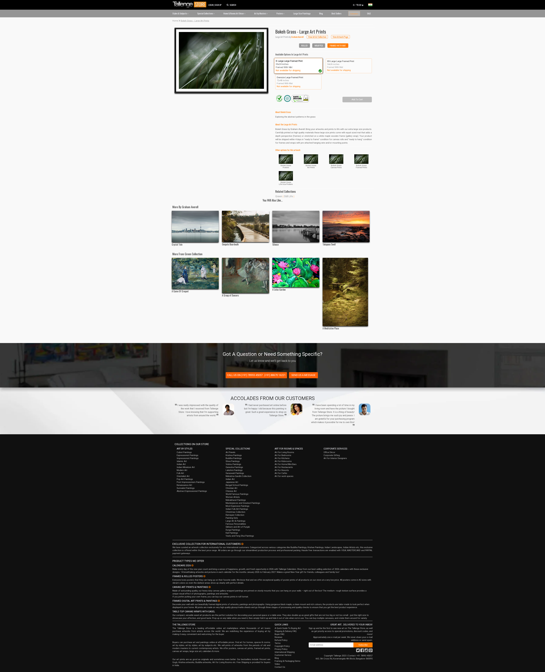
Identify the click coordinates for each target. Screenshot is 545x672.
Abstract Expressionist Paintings (192, 491)
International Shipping (285, 652)
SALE (369, 13)
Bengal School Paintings (237, 485)
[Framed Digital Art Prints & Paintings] (219, 601)
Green (278, 196)
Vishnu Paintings (233, 464)
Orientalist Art (183, 476)
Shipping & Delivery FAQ (285, 631)
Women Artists (233, 497)
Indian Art (181, 464)
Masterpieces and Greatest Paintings (243, 503)
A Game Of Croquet (180, 291)
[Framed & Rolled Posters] (204, 576)
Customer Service (283, 655)
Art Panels (230, 452)
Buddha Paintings (234, 458)
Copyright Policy (282, 646)
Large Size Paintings (302, 13)
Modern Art (182, 470)
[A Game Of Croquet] (195, 273)
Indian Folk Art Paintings (237, 509)
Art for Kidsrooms (283, 461)
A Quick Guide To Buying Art (288, 628)
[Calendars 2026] (192, 565)
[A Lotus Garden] (295, 272)
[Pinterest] (371, 651)
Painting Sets (232, 518)
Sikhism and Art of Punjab (238, 527)
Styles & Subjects (179, 13)
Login (210, 4)
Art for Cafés (281, 473)
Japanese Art (232, 482)
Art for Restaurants (284, 467)
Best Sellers (336, 13)
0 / (357, 4)
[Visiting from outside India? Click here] (242, 544)
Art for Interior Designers (335, 458)
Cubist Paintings (184, 452)
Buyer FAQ (279, 634)
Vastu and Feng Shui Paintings (240, 536)
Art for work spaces (284, 476)
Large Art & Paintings (235, 521)
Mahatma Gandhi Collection (238, 476)
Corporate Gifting (332, 455)
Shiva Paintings (233, 461)
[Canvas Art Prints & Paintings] (210, 587)
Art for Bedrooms (283, 455)
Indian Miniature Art (186, 467)
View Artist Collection (317, 36)
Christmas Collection (235, 512)
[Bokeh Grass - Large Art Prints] (221, 60)
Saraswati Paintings (235, 473)
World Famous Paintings (237, 494)
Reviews (278, 637)
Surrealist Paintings (186, 488)
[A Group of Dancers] (245, 275)
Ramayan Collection (235, 515)
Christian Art (231, 488)
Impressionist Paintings (188, 458)
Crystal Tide (177, 244)
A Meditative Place (331, 328)
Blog (321, 13)
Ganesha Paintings (234, 467)
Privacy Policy (281, 649)
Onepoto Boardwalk (230, 244)
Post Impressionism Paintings (191, 482)
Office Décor (329, 452)
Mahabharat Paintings (236, 500)
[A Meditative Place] (346, 292)
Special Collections (205, 13)
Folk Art (180, 473)
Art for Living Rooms (284, 452)
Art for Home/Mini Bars (285, 464)
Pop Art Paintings (185, 479)
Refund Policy (281, 640)
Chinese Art (231, 491)
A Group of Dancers (230, 295)
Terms (278, 643)
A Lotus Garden (279, 289)
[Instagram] (366, 651)
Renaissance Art (184, 485)
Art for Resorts (282, 470)
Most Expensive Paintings (237, 506)
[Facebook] (362, 651)
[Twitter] (358, 651)
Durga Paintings (233, 530)
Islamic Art (182, 461)
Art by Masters (260, 13)
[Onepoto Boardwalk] (245, 226)
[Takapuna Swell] (346, 226)
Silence (275, 244)
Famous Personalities (236, 524)
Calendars (354, 13)
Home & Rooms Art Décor (233, 13)
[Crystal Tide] (195, 226)
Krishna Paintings (234, 455)
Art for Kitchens (282, 458)
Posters (279, 13)
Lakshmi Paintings (234, 470)
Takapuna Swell (329, 244)
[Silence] (295, 226)
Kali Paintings (232, 533)
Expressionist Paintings (187, 455)
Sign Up (218, 4)
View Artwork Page (340, 36)
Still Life (288, 196)
